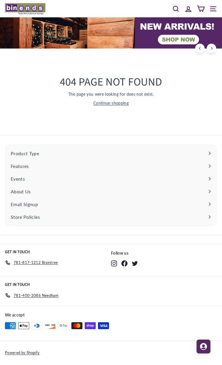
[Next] (211, 48)
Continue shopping (111, 103)
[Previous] (200, 48)
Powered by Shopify (22, 352)
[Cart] (201, 8)
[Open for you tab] (203, 346)
